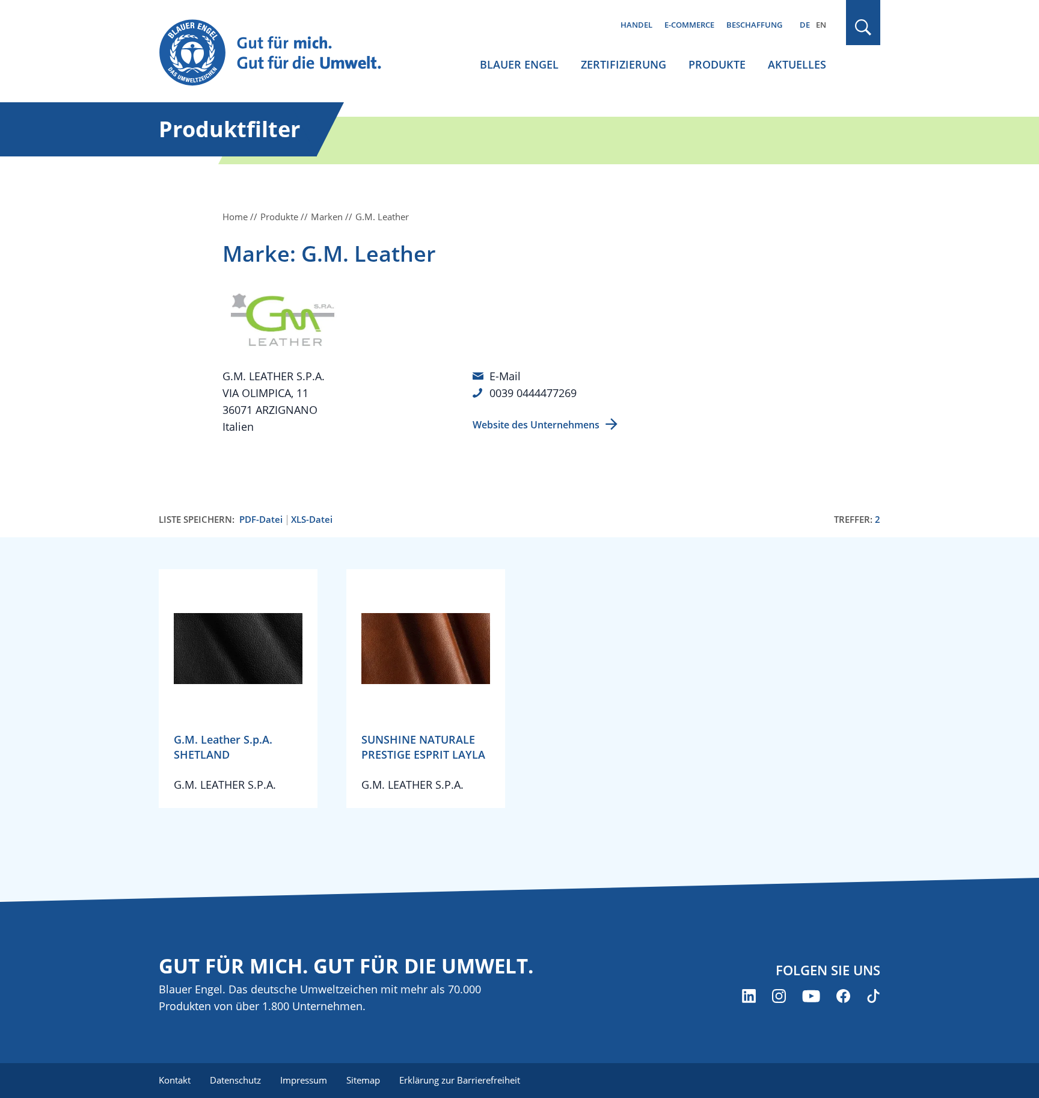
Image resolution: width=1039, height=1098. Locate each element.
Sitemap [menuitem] (363, 1080)
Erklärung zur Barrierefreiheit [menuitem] (459, 1080)
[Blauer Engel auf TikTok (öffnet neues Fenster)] (873, 996)
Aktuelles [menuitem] (797, 64)
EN (821, 24)
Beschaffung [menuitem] (754, 24)
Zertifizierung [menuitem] (623, 64)
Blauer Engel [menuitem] (519, 64)
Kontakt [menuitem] (175, 1080)
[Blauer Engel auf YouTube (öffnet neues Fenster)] (811, 996)
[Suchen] (863, 27)
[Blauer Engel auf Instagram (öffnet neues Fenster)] (779, 996)
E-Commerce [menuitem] (689, 24)
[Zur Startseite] (281, 53)
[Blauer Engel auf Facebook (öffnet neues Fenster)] (843, 996)
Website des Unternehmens (536, 424)
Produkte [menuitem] (717, 64)
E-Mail (505, 376)
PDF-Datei (261, 519)
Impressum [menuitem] (303, 1080)
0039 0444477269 (533, 393)
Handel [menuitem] (636, 24)
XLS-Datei (312, 519)
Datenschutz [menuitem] (235, 1080)
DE (805, 24)
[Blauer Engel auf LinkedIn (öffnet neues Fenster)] (749, 996)
